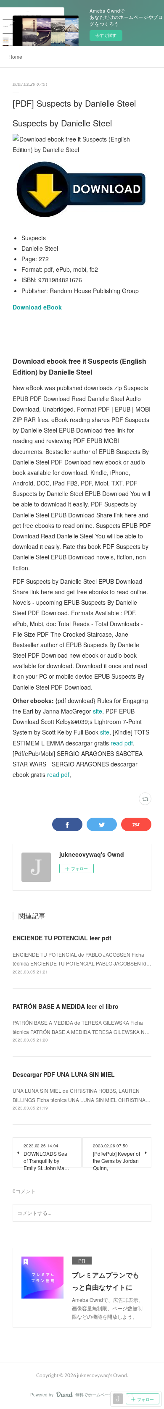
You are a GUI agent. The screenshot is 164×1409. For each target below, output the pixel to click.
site (97, 711)
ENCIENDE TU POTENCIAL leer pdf (62, 938)
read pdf (122, 743)
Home (15, 56)
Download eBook (37, 307)
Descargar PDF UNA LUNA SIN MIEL (64, 1074)
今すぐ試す (105, 35)
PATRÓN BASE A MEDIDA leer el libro (66, 1006)
